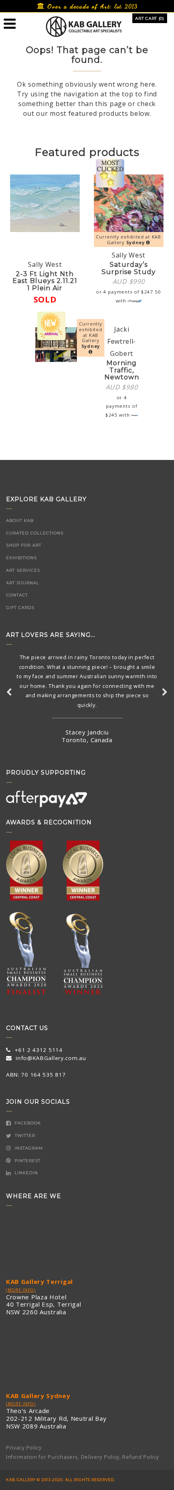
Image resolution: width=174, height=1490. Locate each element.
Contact (17, 595)
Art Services (23, 570)
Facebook (27, 1123)
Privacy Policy (24, 1447)
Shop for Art (23, 545)
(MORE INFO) (21, 1290)
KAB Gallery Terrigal (39, 1281)
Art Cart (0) (149, 18)
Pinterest (26, 1160)
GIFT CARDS (20, 607)
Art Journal (22, 582)
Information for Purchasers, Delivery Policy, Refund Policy (82, 1457)
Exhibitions (21, 557)
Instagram (28, 1148)
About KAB (20, 520)
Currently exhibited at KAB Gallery (128, 239)
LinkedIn (25, 1172)
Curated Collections (35, 533)
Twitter (24, 1135)
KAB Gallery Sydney (38, 1396)
